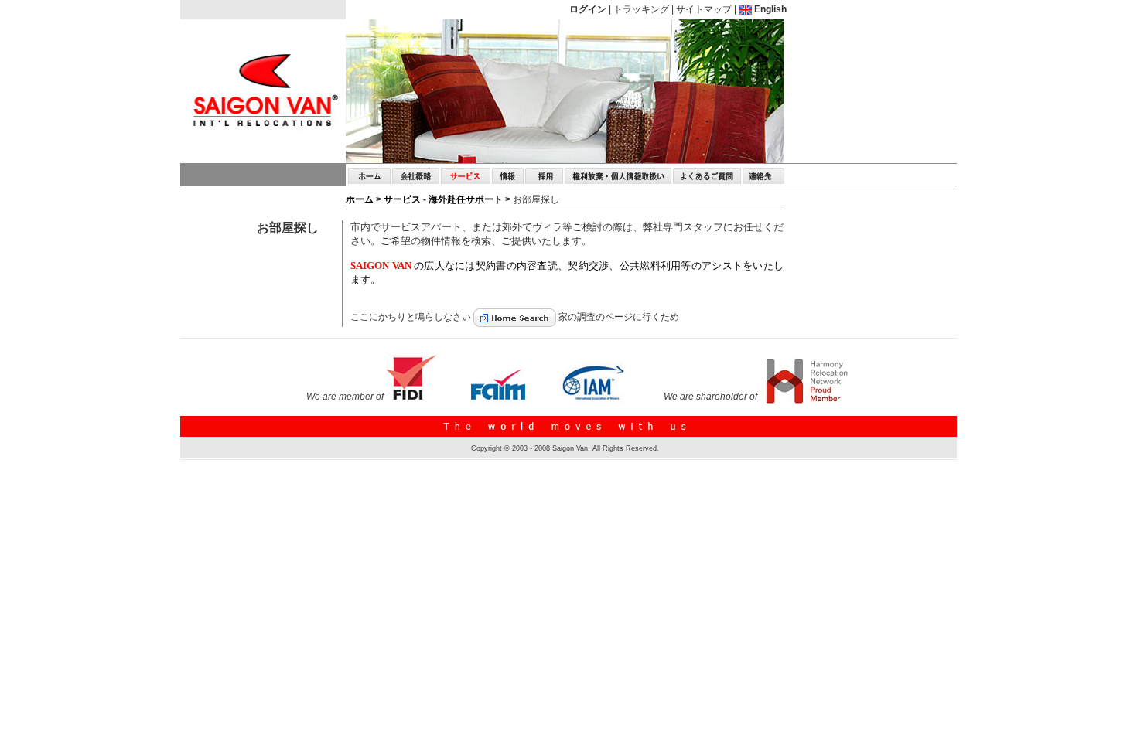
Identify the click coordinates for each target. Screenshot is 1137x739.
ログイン (587, 9)
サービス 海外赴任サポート (444, 199)
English (769, 9)
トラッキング (641, 9)
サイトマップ (704, 9)
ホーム (361, 199)
